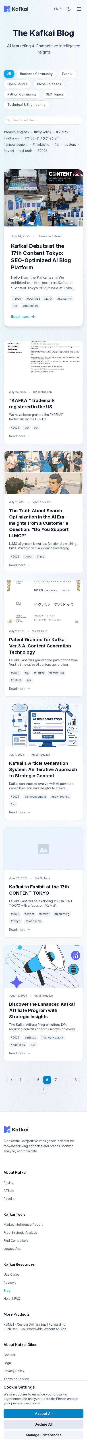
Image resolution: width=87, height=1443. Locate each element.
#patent (70, 144)
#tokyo (15, 921)
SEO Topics (55, 94)
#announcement (15, 144)
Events (67, 74)
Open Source (17, 84)
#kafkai (39, 673)
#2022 (42, 151)
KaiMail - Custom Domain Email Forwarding (34, 1324)
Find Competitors (16, 1240)
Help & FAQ (12, 1298)
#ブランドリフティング (41, 138)
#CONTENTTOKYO (39, 298)
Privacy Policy (14, 1371)
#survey (62, 132)
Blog (7, 1290)
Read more (20, 316)
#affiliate (30, 1037)
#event (9, 151)
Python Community (22, 94)
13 (75, 1080)
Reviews (10, 1282)
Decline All (44, 1424)
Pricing (9, 1182)
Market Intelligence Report (23, 1224)
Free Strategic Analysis (20, 1232)
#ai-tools (25, 151)
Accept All (43, 1413)
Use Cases (11, 1274)
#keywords (42, 132)
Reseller (10, 1198)
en (56, 9)
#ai (57, 144)
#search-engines (16, 132)
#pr (15, 305)
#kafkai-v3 (11, 138)
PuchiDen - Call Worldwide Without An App (35, 1329)
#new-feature (60, 796)
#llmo (40, 556)
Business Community (36, 74)
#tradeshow (30, 305)
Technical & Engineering (26, 104)
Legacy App (12, 1248)
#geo (28, 556)
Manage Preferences (43, 1435)
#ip (27, 427)
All (9, 73)
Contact (9, 1355)
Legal (8, 1363)
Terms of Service (16, 1379)
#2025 (17, 298)
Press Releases (49, 84)
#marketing (41, 144)
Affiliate (9, 1190)
